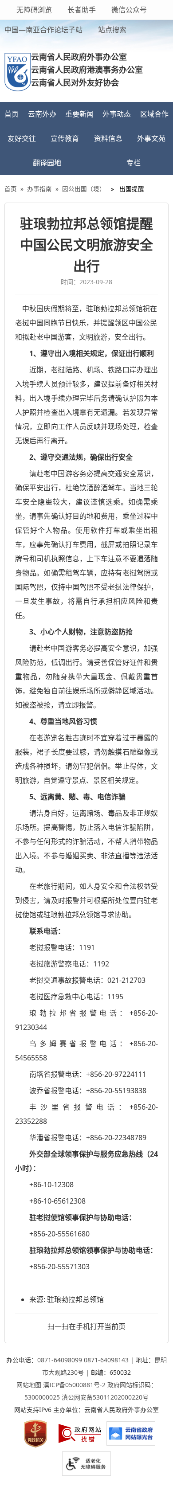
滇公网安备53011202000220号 (105, 1397)
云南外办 (42, 114)
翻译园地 (47, 163)
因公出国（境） (84, 188)
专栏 (133, 163)
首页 (11, 114)
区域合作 (154, 114)
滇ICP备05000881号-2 (74, 1384)
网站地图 (28, 1384)
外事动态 (116, 114)
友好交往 (22, 138)
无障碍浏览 (34, 10)
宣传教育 (65, 138)
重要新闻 (79, 114)
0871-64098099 (59, 1360)
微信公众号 (128, 10)
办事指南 (39, 188)
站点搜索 (111, 30)
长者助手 (81, 10)
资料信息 (108, 138)
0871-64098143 (106, 1360)
